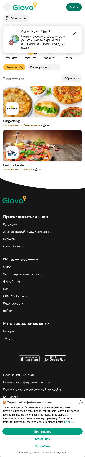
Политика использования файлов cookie (32, 389)
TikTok (7, 338)
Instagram (9, 331)
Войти (7, 310)
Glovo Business (13, 246)
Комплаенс (11, 397)
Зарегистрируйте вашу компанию (27, 231)
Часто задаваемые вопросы (22, 274)
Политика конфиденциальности (26, 382)
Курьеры (9, 239)
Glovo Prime (11, 281)
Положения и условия (19, 375)
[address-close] (74, 34)
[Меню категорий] (7, 7)
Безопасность (13, 303)
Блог (6, 289)
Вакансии (10, 224)
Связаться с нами (15, 296)
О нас (7, 267)
